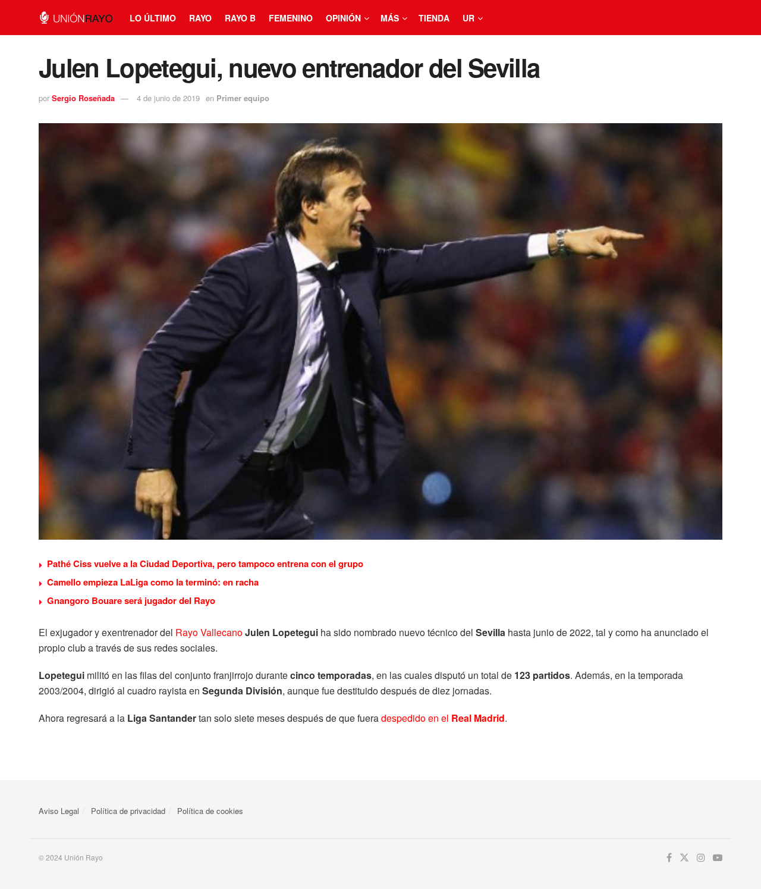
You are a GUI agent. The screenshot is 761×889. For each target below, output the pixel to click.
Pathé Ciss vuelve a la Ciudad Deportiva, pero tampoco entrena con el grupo (205, 563)
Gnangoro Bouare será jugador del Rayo (131, 600)
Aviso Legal (59, 810)
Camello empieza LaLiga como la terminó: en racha (153, 582)
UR (468, 18)
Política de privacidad (128, 810)
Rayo (200, 18)
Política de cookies (210, 810)
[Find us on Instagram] (701, 858)
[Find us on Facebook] (669, 858)
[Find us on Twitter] (684, 858)
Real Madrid (478, 718)
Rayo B (240, 18)
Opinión (343, 18)
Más (389, 18)
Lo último (153, 18)
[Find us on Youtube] (717, 858)
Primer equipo (242, 98)
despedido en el (416, 718)
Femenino (291, 18)
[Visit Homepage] (76, 17)
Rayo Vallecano (209, 632)
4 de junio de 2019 (168, 98)
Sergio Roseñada (83, 98)
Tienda (434, 18)
